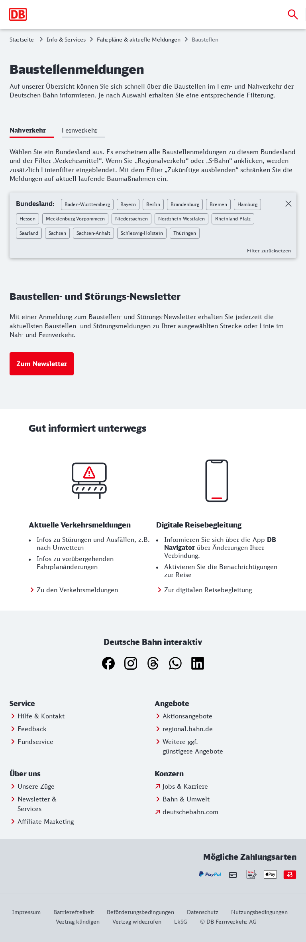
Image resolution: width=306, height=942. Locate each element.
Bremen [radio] (218, 204)
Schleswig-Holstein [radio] (142, 233)
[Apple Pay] (270, 874)
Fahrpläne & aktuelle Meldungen (138, 39)
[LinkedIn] (197, 663)
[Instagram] (130, 663)
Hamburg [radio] (247, 204)
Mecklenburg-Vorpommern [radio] (75, 219)
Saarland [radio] (29, 233)
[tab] (32, 131)
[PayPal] (210, 874)
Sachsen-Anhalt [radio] (93, 233)
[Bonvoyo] (289, 874)
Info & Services (66, 39)
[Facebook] (108, 663)
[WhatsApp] (175, 663)
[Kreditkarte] (233, 874)
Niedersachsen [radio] (131, 219)
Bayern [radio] (128, 204)
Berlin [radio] (153, 204)
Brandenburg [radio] (185, 204)
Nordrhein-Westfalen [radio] (181, 219)
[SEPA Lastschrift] (250, 874)
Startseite (22, 39)
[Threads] (153, 663)
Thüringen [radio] (184, 233)
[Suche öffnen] (292, 14)
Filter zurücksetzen (269, 251)
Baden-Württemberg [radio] (87, 204)
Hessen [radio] (27, 219)
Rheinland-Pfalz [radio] (233, 219)
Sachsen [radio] (57, 233)
